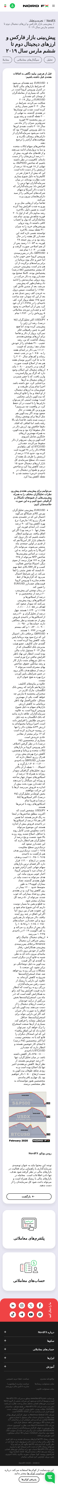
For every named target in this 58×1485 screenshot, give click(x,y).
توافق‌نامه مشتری (47, 1379)
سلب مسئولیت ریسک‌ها (44, 1384)
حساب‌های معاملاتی (29, 1280)
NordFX (51, 20)
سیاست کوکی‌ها (35, 1473)
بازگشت (26, 1196)
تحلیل (50, 59)
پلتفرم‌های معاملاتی (29, 1238)
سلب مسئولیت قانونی (45, 1389)
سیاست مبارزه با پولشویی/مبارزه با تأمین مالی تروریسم (17, 1385)
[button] (53, 6)
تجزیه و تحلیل (36, 20)
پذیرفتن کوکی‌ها (29, 1479)
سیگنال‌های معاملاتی (28, 59)
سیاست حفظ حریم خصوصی (17, 1379)
